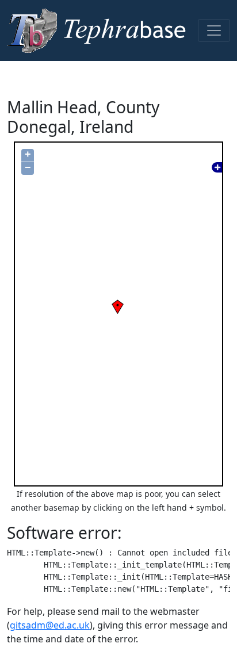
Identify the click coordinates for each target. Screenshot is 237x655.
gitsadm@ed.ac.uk (50, 625)
